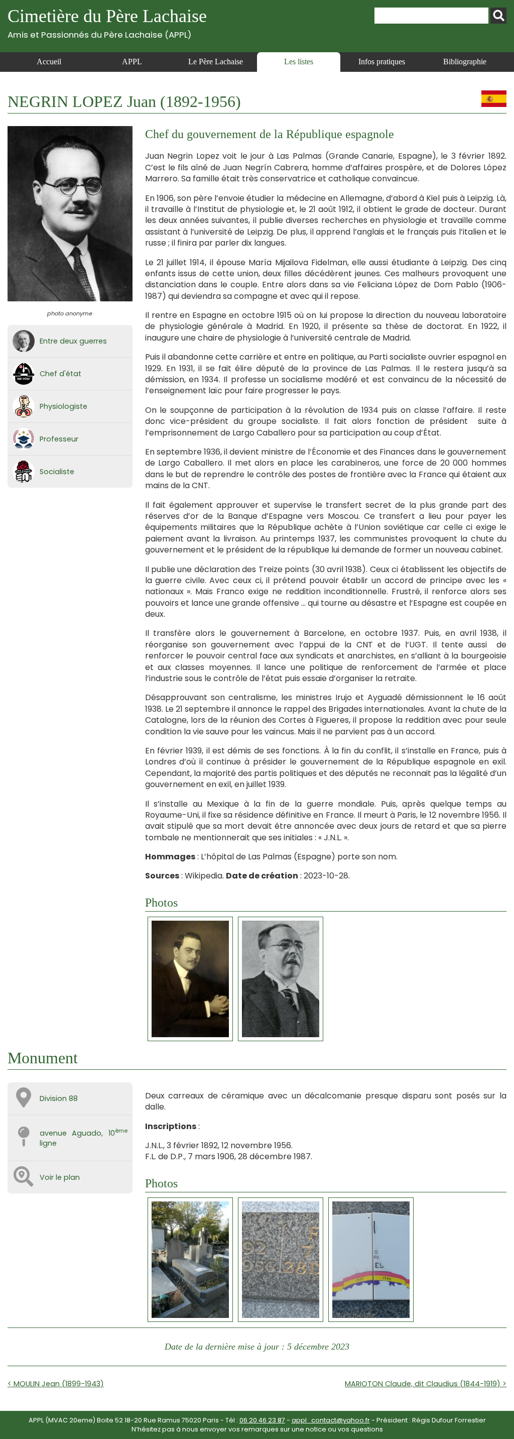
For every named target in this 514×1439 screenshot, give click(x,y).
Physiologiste (63, 406)
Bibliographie (464, 61)
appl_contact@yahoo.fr (331, 1420)
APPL (132, 61)
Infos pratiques (381, 61)
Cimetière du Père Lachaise (107, 23)
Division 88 (59, 1098)
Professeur (59, 439)
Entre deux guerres (73, 341)
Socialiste (57, 472)
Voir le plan (60, 1177)
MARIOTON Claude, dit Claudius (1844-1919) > (425, 1384)
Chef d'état (60, 374)
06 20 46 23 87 (262, 1420)
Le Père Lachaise (215, 61)
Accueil (49, 61)
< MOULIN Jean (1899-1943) (56, 1384)
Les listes (298, 61)
